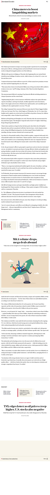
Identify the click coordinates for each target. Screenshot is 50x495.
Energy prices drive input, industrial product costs (41, 225)
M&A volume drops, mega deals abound (7, 225)
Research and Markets (25, 5)
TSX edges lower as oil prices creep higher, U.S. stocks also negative (24, 225)
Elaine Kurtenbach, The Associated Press (10, 61)
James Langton (5, 291)
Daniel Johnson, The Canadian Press (10, 458)
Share (45, 61)
